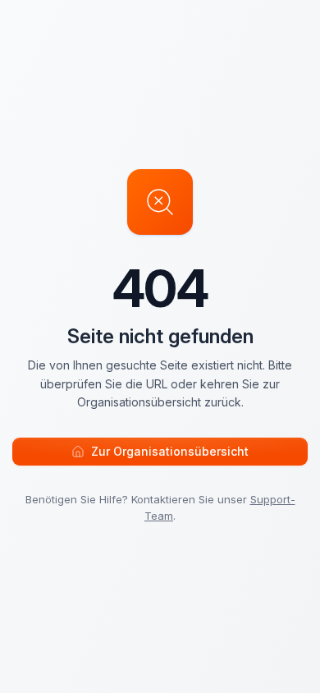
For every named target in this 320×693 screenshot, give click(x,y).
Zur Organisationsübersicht (170, 451)
